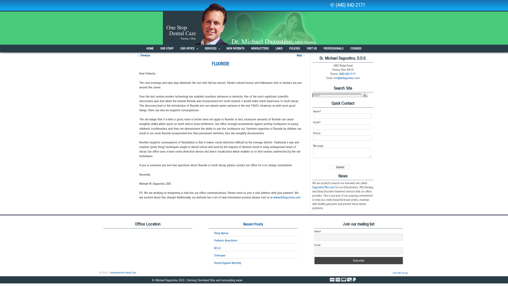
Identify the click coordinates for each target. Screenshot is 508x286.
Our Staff (167, 48)
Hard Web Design (400, 273)
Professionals (333, 48)
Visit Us (312, 48)
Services (208, 49)
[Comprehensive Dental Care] (254, 22)
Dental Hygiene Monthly (227, 263)
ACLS (217, 248)
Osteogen (219, 255)
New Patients (235, 48)
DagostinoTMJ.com (323, 187)
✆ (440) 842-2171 (347, 5)
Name (317, 231)
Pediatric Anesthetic (226, 240)
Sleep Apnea (221, 233)
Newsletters (260, 48)
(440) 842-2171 (347, 73)
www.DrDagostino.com (287, 197)
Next (301, 55)
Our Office (185, 49)
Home (150, 48)
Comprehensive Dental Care (123, 272)
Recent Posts (253, 224)
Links (279, 48)
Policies (294, 48)
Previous (143, 55)
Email (317, 245)
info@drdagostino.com (347, 78)
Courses (356, 48)
